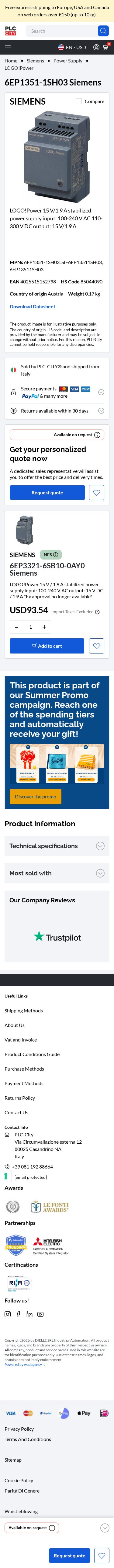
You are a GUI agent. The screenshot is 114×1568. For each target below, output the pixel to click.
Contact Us (16, 1112)
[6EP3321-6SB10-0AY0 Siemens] (25, 529)
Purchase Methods (24, 1069)
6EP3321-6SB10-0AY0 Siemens (47, 569)
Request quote (69, 1555)
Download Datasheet (32, 306)
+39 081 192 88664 (32, 1166)
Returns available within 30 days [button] (54, 410)
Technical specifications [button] (43, 846)
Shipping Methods (24, 1010)
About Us (15, 1025)
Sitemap (13, 1460)
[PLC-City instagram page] (8, 1313)
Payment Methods (24, 1083)
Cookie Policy (19, 1480)
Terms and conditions (28, 1439)
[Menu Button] (8, 47)
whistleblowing (21, 1511)
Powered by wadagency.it (25, 1364)
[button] (104, 1528)
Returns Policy (20, 1098)
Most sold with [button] (30, 873)
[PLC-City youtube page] (40, 1313)
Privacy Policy (19, 1429)
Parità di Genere (22, 1490)
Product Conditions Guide (32, 1054)
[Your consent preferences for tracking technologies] (6, 1176)
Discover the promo (35, 796)
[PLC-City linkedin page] (29, 1313)
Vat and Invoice (21, 1039)
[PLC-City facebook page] (19, 1313)
